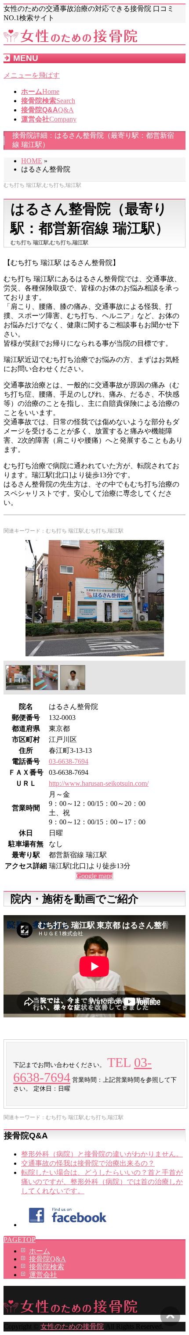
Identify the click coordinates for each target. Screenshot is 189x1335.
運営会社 (43, 1274)
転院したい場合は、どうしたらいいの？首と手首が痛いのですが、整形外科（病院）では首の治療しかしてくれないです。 (102, 1182)
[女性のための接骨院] (70, 40)
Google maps (94, 876)
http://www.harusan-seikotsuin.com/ (99, 783)
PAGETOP (20, 1239)
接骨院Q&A (47, 1259)
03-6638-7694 (68, 761)
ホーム (39, 1251)
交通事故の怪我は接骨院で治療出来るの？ (88, 1163)
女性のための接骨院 (72, 1326)
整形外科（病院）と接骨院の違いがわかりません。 (102, 1154)
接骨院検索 (46, 1267)
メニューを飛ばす (32, 75)
